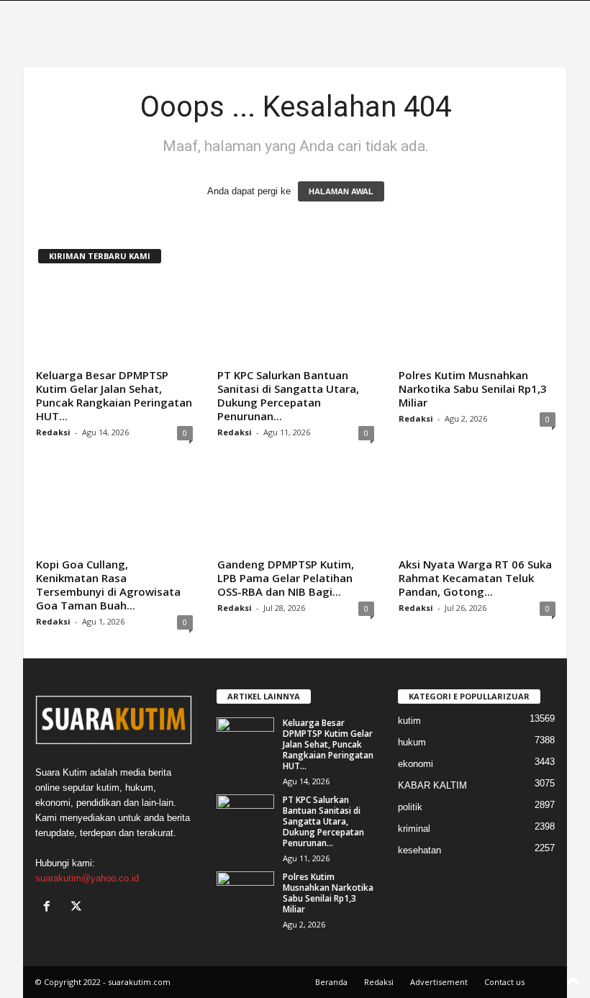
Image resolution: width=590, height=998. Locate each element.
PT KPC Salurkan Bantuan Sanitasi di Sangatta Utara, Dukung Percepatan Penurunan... (288, 395)
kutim (409, 720)
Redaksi (53, 432)
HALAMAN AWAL (341, 191)
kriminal (414, 828)
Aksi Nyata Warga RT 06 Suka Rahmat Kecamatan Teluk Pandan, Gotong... (475, 578)
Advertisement (439, 981)
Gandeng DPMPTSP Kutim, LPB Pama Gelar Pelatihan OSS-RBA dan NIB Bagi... (285, 578)
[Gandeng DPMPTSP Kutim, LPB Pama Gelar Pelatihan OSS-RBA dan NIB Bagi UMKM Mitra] (295, 510)
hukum (412, 742)
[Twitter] (78, 907)
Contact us (504, 981)
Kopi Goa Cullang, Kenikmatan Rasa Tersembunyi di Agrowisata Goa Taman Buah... (108, 584)
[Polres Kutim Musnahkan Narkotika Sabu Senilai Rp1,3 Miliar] (477, 321)
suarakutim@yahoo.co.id (87, 878)
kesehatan (419, 850)
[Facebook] (50, 907)
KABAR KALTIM (432, 785)
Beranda (331, 981)
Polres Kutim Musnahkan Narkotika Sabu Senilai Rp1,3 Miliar (473, 388)
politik (410, 807)
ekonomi (415, 763)
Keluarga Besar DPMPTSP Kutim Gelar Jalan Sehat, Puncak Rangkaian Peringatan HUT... (114, 395)
